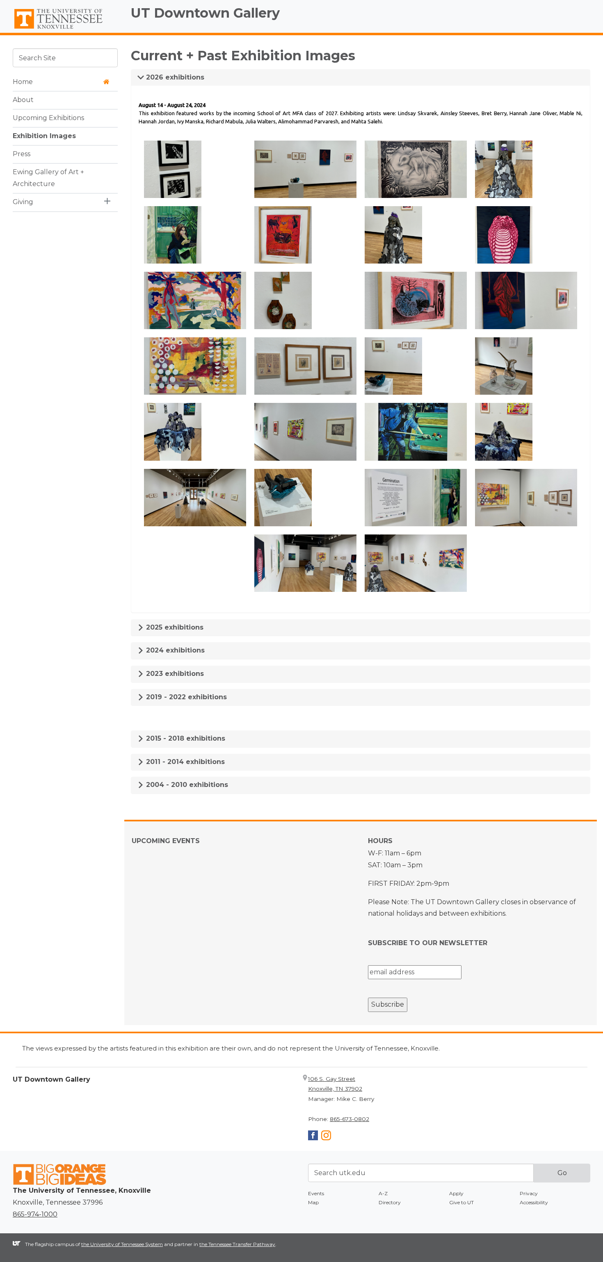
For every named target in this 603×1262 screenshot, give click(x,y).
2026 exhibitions (174, 77)
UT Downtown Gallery (205, 13)
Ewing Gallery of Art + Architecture (48, 177)
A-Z (383, 1193)
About (23, 99)
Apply (456, 1193)
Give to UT (461, 1202)
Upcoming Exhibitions (48, 117)
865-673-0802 (349, 1119)
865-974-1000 (35, 1214)
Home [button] (23, 81)
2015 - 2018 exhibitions (184, 738)
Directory (390, 1202)
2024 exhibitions (174, 650)
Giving (23, 201)
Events (316, 1193)
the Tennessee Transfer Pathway (237, 1244)
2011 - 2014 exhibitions (184, 762)
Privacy (529, 1193)
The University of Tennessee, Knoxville (65, 29)
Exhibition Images (44, 135)
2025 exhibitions (173, 627)
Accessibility (534, 1202)
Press (21, 153)
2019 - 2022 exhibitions (185, 697)
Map (313, 1202)
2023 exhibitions (174, 674)
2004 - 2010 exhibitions (186, 785)
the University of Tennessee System (122, 1244)
